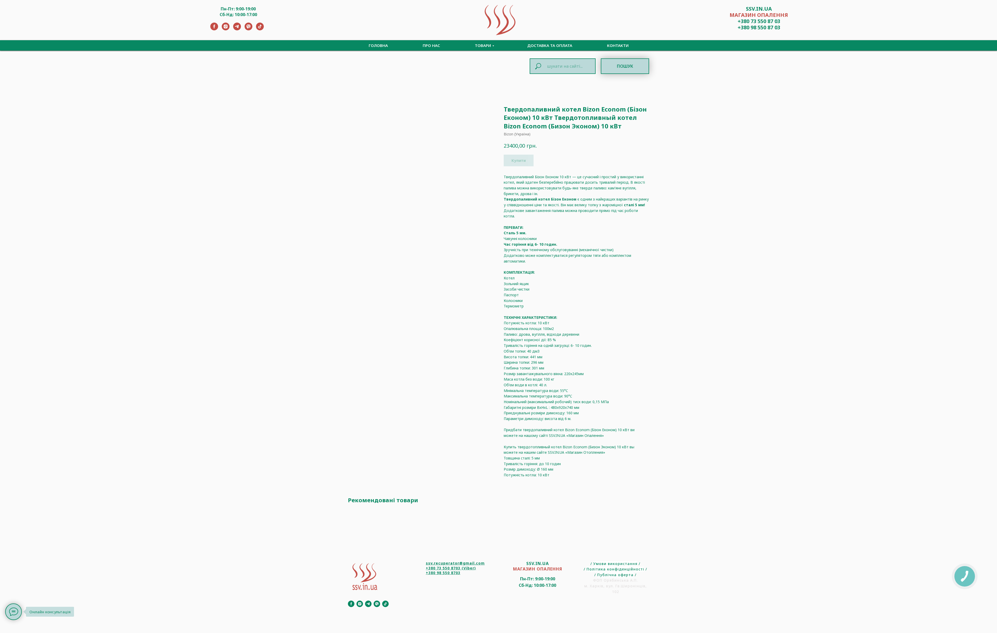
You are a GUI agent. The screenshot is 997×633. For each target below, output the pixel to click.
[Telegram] (237, 29)
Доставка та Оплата (549, 45)
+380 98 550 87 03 (759, 27)
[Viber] (248, 29)
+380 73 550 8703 (443, 568)
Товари (483, 45)
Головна (378, 45)
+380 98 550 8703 (443, 572)
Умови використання (615, 563)
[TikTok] (260, 29)
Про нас (431, 45)
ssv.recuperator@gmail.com (455, 563)
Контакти (618, 45)
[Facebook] (214, 29)
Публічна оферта (615, 574)
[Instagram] (226, 29)
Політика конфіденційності (615, 569)
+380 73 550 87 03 (759, 21)
